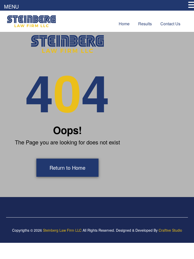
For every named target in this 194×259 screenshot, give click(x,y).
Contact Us (170, 24)
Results (145, 24)
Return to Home (67, 167)
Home (124, 24)
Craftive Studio (170, 230)
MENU (11, 6)
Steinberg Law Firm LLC (62, 230)
